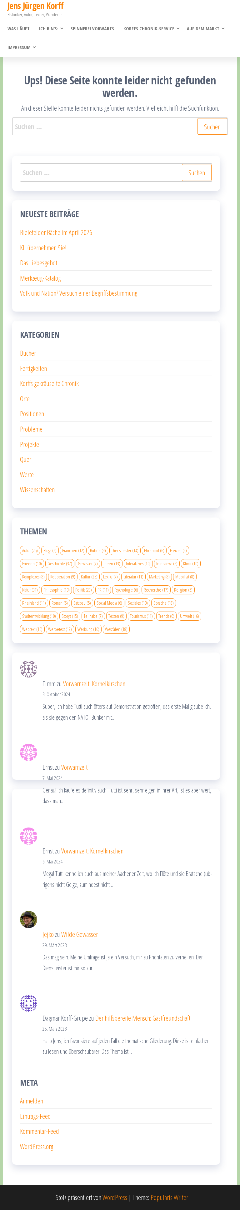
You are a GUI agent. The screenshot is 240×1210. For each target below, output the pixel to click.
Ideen (111, 563)
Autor (30, 550)
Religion (183, 590)
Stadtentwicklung (39, 616)
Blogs (50, 550)
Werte (27, 474)
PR (103, 590)
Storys (70, 616)
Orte (25, 398)
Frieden (32, 563)
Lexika (110, 576)
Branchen (73, 550)
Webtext (32, 629)
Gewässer (88, 563)
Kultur (89, 576)
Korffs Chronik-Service (148, 28)
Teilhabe (93, 616)
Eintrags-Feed (35, 1116)
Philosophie (56, 590)
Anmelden (31, 1100)
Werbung (88, 629)
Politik (83, 590)
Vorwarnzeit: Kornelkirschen (94, 683)
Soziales (138, 603)
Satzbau (82, 603)
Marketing (159, 576)
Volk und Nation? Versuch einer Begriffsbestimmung (78, 293)
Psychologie (126, 590)
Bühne (98, 550)
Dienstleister (125, 550)
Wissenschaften (37, 489)
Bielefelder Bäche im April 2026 (56, 232)
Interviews (167, 563)
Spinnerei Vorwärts (92, 28)
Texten (116, 616)
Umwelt (189, 616)
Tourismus (141, 616)
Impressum (19, 47)
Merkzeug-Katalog (40, 277)
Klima (190, 563)
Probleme (31, 428)
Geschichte (60, 563)
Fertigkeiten (33, 368)
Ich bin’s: (48, 28)
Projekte (29, 444)
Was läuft (19, 28)
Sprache (163, 603)
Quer (25, 459)
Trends (166, 616)
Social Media (109, 603)
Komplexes (33, 576)
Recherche (156, 590)
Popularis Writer (169, 1197)
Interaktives (138, 563)
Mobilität (184, 576)
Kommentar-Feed (39, 1131)
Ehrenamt (154, 550)
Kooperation (62, 576)
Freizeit (178, 550)
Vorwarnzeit (74, 767)
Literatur (133, 576)
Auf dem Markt (203, 28)
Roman (60, 603)
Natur (30, 590)
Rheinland (34, 603)
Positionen (32, 413)
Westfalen (116, 629)
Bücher (28, 353)
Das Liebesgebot (38, 262)
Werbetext (60, 629)
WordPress (114, 1197)
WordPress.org (36, 1146)
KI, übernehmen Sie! (43, 247)
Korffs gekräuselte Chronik (49, 383)
